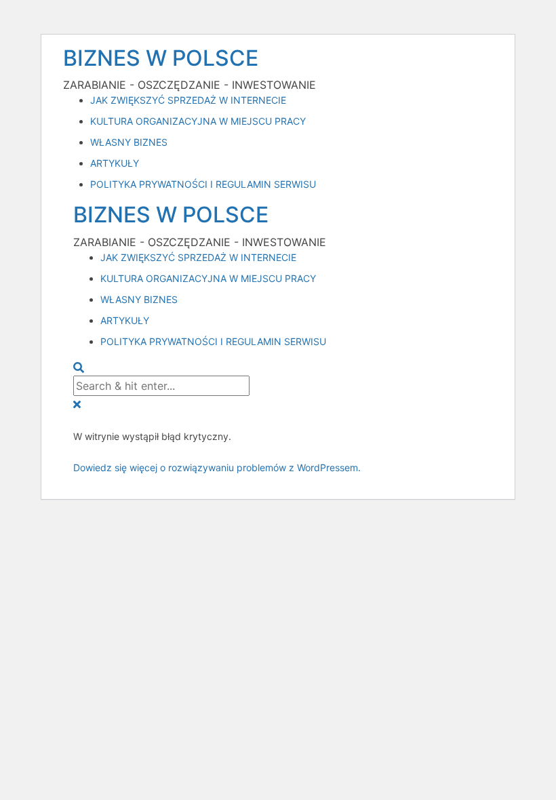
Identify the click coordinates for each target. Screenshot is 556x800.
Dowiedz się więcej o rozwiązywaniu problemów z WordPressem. (217, 467)
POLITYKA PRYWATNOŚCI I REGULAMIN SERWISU (203, 184)
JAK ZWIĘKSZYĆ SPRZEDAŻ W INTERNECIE (188, 100)
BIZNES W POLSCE (160, 58)
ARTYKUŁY (114, 163)
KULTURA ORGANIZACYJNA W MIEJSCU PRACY (198, 121)
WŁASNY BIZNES (128, 142)
